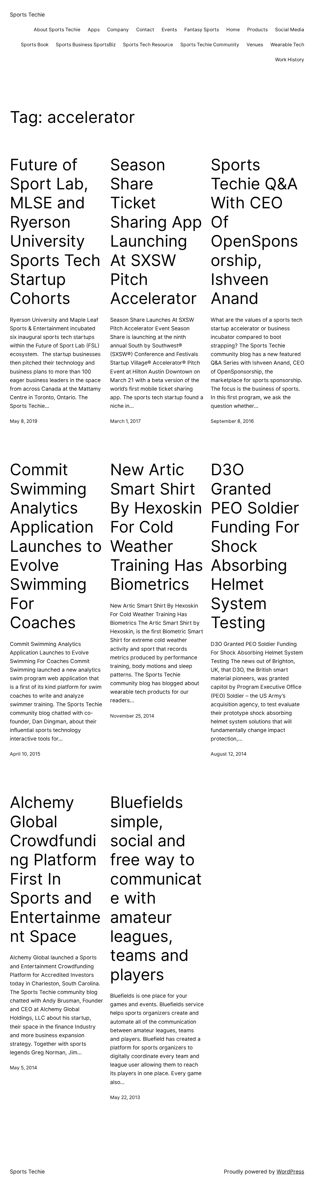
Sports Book (34, 44)
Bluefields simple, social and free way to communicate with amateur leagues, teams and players (156, 888)
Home (233, 29)
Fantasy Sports (201, 29)
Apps (94, 29)
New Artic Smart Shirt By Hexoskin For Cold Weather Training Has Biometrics (156, 527)
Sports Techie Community (209, 44)
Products (257, 29)
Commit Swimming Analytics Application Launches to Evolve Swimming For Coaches (56, 546)
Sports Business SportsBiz (86, 44)
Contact (145, 29)
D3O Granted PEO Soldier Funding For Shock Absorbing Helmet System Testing (255, 546)
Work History (289, 60)
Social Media (289, 29)
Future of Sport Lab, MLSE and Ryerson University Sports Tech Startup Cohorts (55, 231)
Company (118, 29)
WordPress (290, 1171)
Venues (255, 44)
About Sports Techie (57, 29)
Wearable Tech (287, 44)
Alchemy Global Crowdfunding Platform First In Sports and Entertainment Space (55, 869)
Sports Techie (27, 14)
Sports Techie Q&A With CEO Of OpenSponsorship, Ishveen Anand (254, 231)
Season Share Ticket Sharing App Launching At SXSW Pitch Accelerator (156, 231)
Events (169, 29)
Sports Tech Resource (148, 44)
